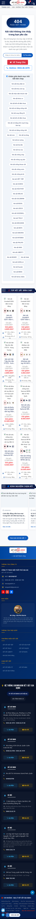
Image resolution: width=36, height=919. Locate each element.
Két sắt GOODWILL (18, 213)
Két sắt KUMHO (18, 184)
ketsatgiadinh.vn (10, 583)
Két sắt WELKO (18, 194)
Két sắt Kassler (18, 267)
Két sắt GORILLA (18, 262)
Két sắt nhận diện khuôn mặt (18, 93)
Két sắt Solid (25, 257)
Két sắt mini (11, 135)
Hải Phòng (23, 906)
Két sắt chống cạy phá (18, 159)
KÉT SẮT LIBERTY (7, 652)
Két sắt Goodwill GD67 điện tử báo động (26, 318)
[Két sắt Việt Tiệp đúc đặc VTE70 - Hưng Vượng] (9, 346)
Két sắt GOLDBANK (18, 198)
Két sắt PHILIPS (18, 242)
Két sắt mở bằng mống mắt (18, 108)
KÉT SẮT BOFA (23, 652)
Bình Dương (15, 901)
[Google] (7, 592)
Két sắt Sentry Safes (18, 277)
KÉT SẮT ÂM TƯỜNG (8, 671)
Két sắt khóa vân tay (18, 89)
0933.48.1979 (10, 723)
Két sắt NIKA (18, 247)
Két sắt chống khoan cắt (18, 164)
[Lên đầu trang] (32, 893)
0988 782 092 (10, 878)
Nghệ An (26, 908)
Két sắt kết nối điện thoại (18, 103)
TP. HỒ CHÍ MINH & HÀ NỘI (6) (18, 694)
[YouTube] (3, 592)
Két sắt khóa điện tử (18, 84)
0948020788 (10, 779)
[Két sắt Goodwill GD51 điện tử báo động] (9, 303)
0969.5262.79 (10, 850)
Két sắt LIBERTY (18, 252)
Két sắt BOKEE (12, 257)
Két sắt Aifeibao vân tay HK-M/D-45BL (25, 362)
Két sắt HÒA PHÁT (18, 189)
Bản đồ (26, 730)
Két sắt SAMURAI (18, 233)
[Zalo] (11, 592)
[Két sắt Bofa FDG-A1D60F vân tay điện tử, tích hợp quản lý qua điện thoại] (9, 392)
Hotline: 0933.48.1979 (19, 68)
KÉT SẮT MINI (23, 667)
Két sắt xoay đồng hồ (18, 113)
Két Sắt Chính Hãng (8, 655)
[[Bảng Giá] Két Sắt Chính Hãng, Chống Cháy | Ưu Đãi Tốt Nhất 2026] (18, 2)
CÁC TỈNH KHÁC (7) (18, 699)
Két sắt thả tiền (18, 145)
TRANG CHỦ (6, 7)
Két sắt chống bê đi (18, 174)
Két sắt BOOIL (18, 203)
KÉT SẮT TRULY (7, 648)
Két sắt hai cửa (18, 150)
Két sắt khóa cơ (18, 98)
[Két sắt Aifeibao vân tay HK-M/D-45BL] (25, 346)
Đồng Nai (9, 906)
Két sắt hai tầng (24, 135)
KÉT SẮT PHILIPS (24, 648)
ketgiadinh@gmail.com (12, 587)
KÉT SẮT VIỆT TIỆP (8, 645)
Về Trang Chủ (19, 62)
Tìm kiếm (28, 55)
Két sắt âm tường (18, 140)
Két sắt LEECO (18, 208)
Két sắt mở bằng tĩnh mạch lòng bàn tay (18, 124)
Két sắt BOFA (18, 228)
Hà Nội (16, 906)
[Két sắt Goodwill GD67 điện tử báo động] (25, 303)
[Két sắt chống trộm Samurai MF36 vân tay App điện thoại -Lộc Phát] (25, 440)
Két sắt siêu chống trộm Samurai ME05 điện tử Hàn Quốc (25, 409)
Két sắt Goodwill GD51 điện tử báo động (9, 318)
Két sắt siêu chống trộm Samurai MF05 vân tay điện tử (9, 455)
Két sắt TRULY (18, 218)
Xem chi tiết (6, 527)
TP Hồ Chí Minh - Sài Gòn (13, 910)
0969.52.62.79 (10, 811)
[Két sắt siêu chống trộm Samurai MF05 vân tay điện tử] (9, 438)
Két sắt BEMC (18, 272)
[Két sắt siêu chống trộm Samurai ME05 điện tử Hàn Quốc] (25, 391)
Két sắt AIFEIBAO (18, 237)
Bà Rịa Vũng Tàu (6, 901)
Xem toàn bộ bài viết (17, 538)
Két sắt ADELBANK (18, 223)
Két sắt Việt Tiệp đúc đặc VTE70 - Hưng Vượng (9, 362)
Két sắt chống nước (18, 169)
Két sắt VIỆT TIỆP (18, 179)
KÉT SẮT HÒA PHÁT (24, 645)
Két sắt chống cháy (18, 154)
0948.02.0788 (10, 751)
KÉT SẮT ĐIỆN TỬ (8, 667)
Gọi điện (11, 730)
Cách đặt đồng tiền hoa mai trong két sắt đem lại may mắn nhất (14, 515)
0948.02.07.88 (20, 723)
